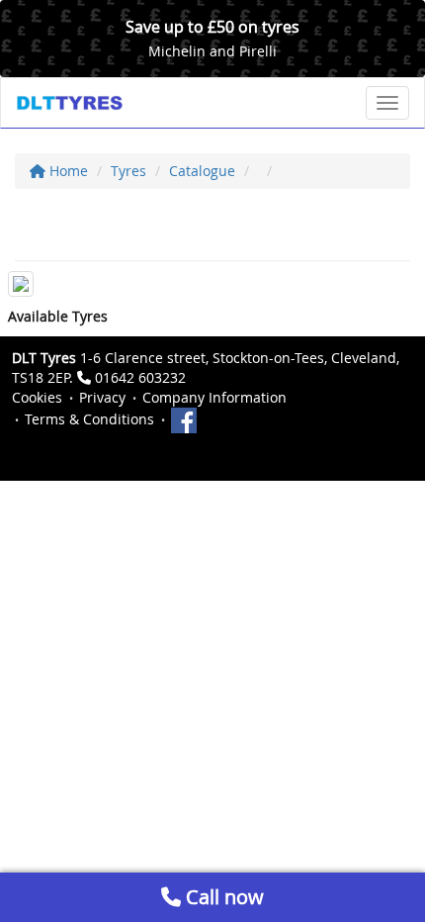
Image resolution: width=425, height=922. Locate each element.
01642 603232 (140, 377)
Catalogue (202, 170)
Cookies (37, 397)
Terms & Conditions (89, 419)
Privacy (102, 397)
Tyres (128, 170)
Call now (222, 896)
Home (66, 170)
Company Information (214, 397)
